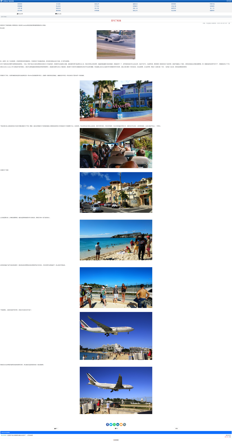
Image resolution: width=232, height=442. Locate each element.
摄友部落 (11, 1)
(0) (55, 428)
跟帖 (176, 428)
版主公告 (58, 14)
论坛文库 (20, 14)
